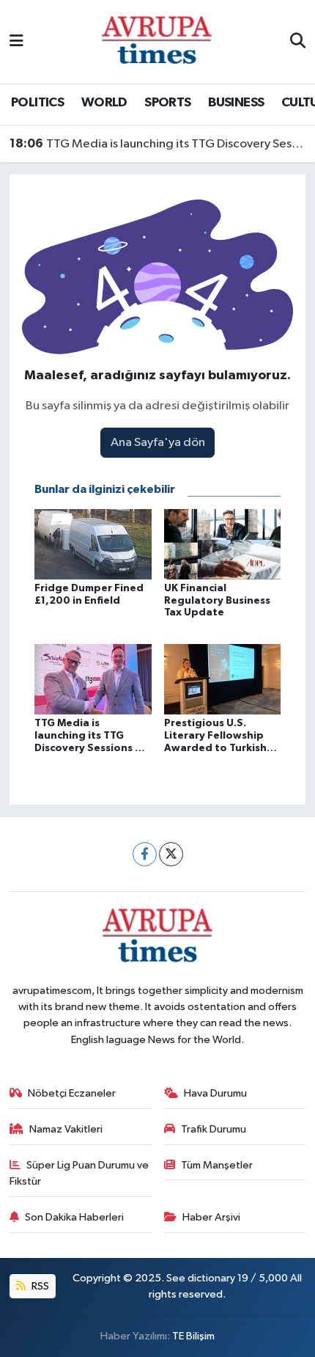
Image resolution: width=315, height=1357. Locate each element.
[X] (171, 854)
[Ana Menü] (16, 41)
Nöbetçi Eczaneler (72, 1093)
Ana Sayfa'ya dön (158, 442)
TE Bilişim (193, 1336)
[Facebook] (145, 854)
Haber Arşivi (211, 1217)
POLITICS (37, 102)
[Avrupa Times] (157, 41)
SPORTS (167, 102)
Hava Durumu (215, 1093)
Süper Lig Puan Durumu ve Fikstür (79, 1173)
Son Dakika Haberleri (74, 1217)
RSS (39, 1286)
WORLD (104, 102)
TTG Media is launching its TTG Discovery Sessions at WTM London (158, 143)
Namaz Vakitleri (66, 1129)
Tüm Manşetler (217, 1165)
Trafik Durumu (213, 1129)
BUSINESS (236, 102)
